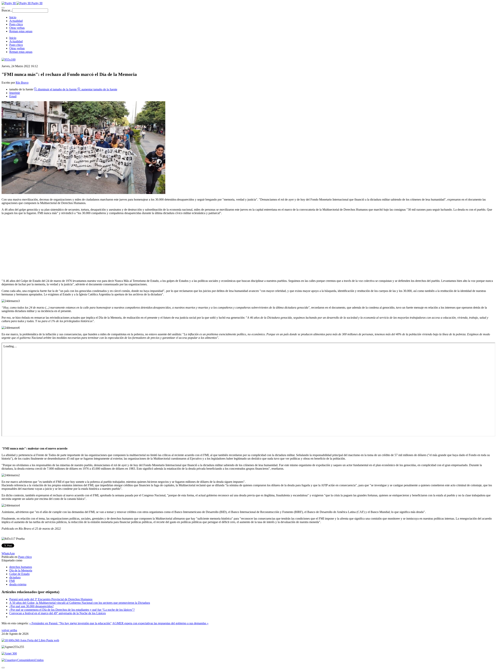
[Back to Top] (3, 667)
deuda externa (17, 584)
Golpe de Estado (19, 574)
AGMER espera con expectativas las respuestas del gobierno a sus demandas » (160, 623)
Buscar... (7, 10)
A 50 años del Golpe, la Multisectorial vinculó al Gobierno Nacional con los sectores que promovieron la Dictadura (79, 602)
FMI (12, 580)
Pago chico (16, 24)
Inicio (12, 17)
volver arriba (9, 630)
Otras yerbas (17, 27)
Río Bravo (22, 82)
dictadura (15, 577)
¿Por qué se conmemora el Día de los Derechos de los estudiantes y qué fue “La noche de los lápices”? (72, 609)
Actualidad (16, 20)
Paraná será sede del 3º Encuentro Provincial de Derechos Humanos (50, 599)
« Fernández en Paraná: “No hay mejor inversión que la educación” (70, 623)
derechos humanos (20, 567)
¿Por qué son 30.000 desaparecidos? (31, 606)
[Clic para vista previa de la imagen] (83, 193)
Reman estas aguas (20, 31)
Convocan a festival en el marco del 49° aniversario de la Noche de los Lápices (57, 613)
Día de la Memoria (20, 570)
